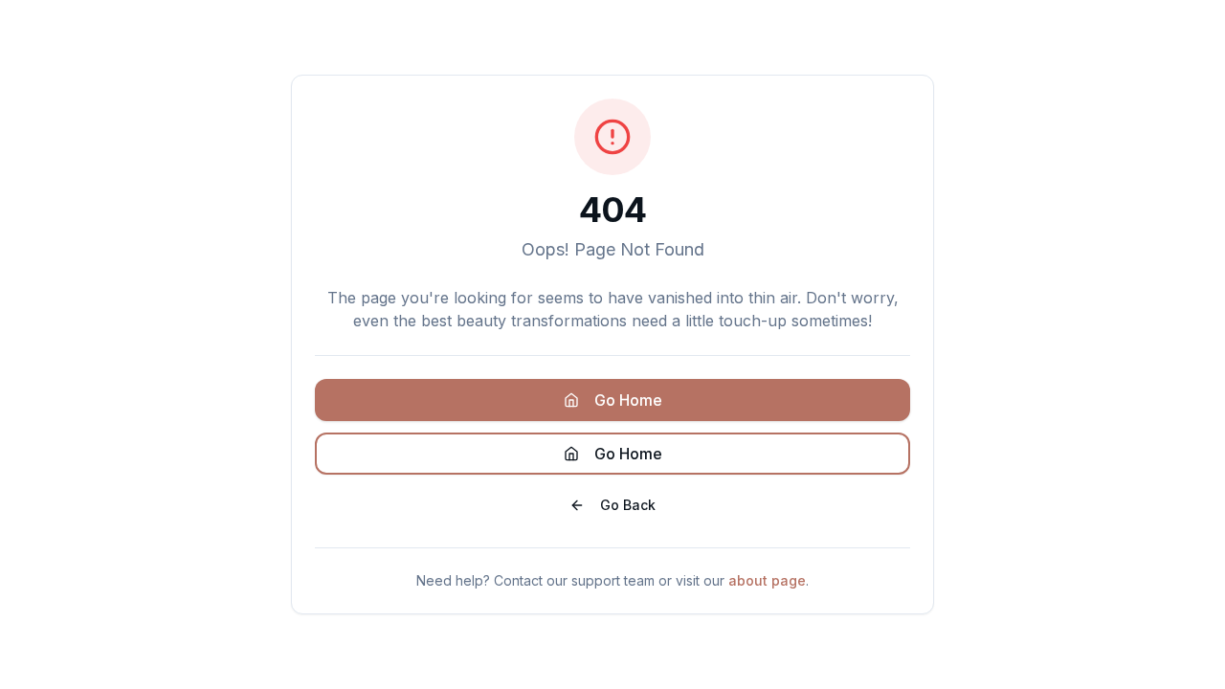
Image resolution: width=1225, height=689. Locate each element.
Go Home (628, 400)
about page (767, 580)
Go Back (628, 505)
